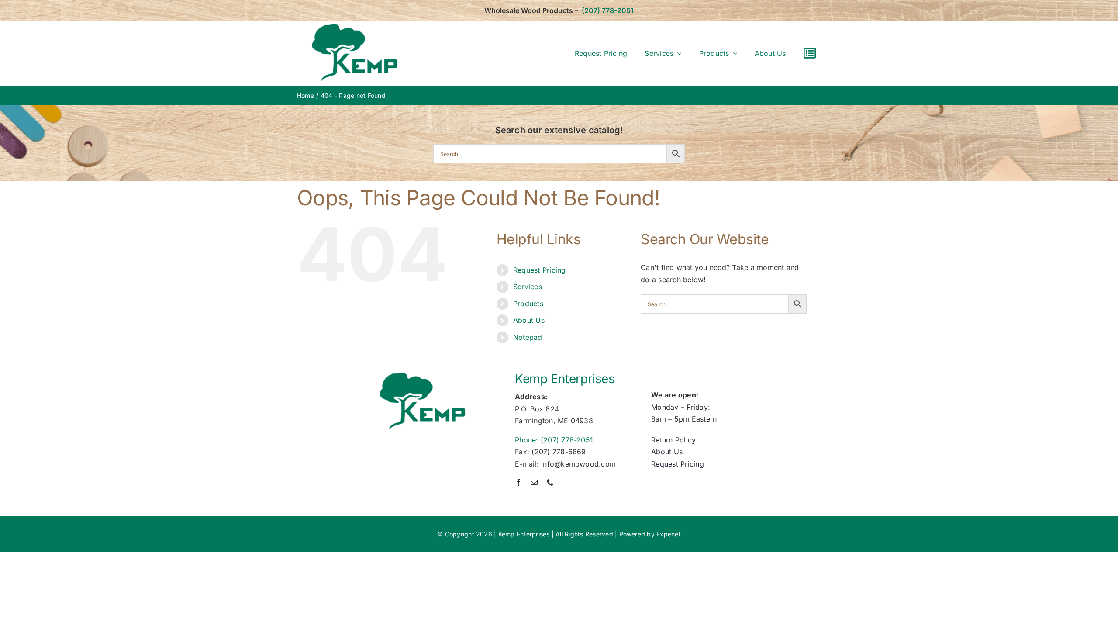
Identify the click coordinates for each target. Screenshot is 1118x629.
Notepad (527, 337)
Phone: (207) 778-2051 (554, 439)
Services (527, 286)
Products (528, 303)
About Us (529, 320)
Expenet (668, 534)
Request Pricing (539, 270)
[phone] (550, 482)
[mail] (534, 482)
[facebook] (518, 482)
